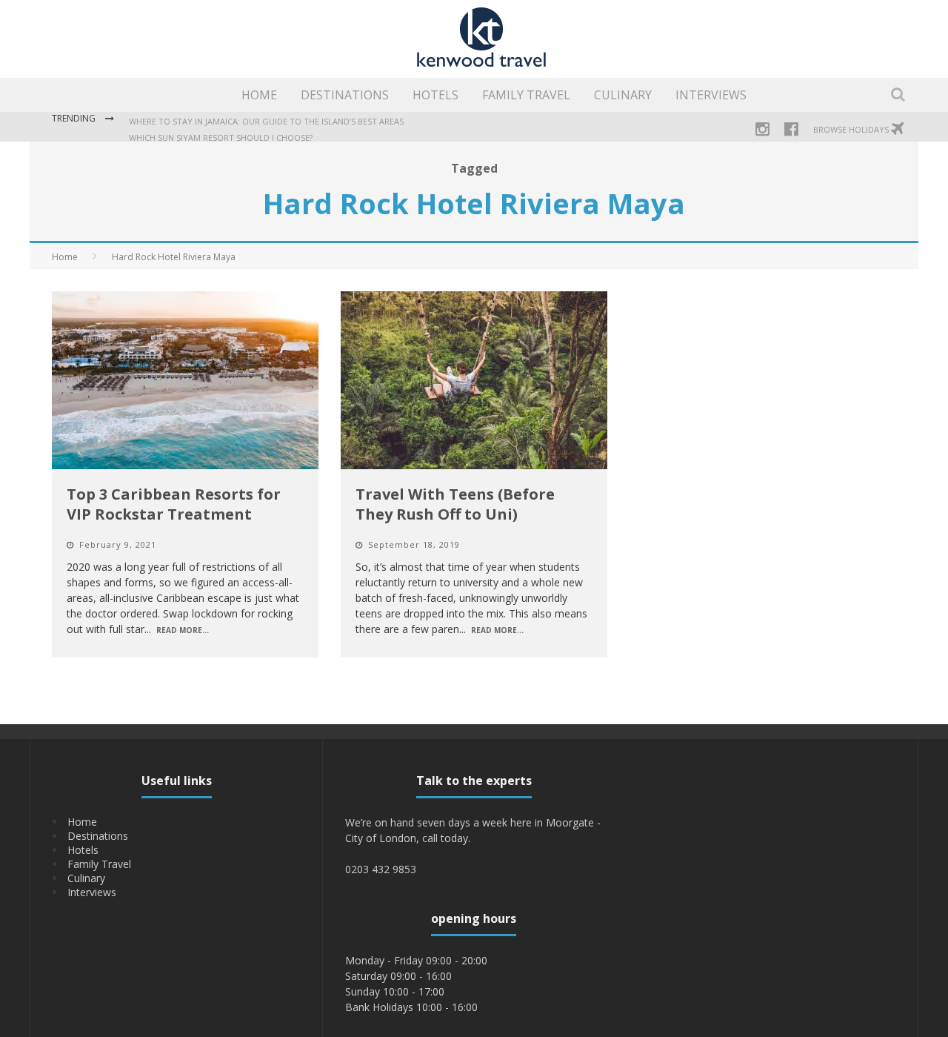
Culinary (623, 95)
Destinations (345, 95)
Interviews (711, 95)
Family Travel (526, 95)
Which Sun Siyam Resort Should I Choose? (221, 137)
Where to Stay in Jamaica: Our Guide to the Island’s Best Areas (266, 121)
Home (259, 95)
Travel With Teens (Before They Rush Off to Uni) (455, 504)
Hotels (435, 95)
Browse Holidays (852, 129)
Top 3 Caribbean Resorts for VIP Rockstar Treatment (174, 504)
